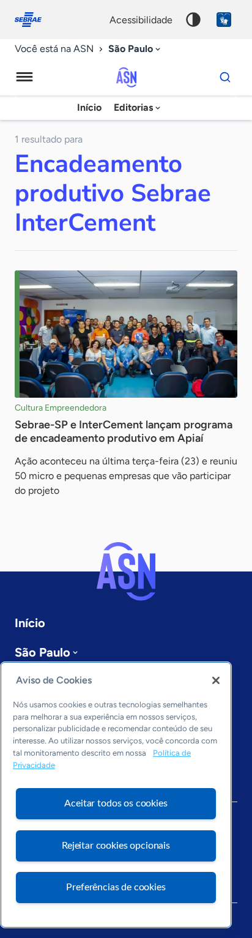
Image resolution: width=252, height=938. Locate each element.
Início (89, 107)
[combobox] (135, 49)
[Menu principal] (24, 77)
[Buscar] (225, 77)
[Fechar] (215, 680)
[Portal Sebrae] (34, 19)
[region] (116, 794)
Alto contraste (193, 19)
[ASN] (126, 571)
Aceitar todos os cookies (115, 803)
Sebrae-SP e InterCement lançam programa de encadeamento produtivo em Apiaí (123, 431)
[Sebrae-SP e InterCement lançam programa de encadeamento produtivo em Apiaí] (126, 334)
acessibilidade (140, 20)
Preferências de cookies (115, 887)
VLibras (223, 19)
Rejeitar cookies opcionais (116, 846)
